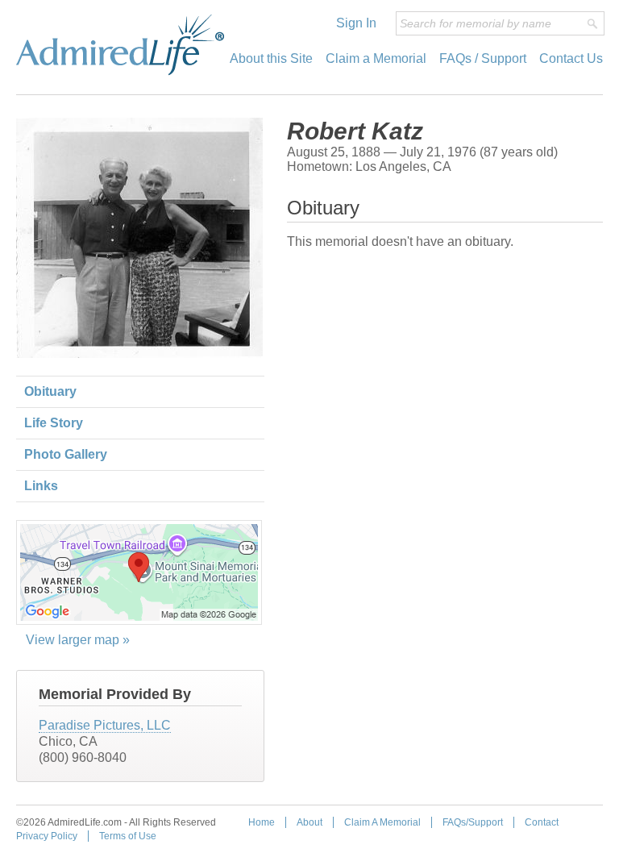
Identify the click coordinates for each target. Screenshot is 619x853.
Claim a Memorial (376, 58)
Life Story (53, 423)
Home (261, 822)
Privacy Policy (46, 836)
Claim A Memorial (382, 822)
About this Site (271, 58)
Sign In (356, 23)
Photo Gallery (65, 454)
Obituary (50, 391)
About (309, 822)
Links (41, 486)
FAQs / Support (482, 58)
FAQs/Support (472, 822)
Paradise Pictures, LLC (105, 725)
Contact (542, 822)
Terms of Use (127, 836)
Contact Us (571, 58)
